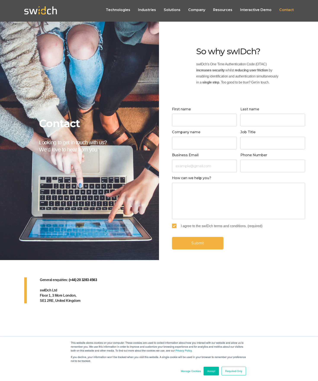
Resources (222, 10)
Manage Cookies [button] (191, 371)
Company (196, 10)
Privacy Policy (183, 350)
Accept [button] (211, 371)
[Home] (40, 10)
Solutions (172, 10)
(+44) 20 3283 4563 (83, 280)
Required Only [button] (233, 371)
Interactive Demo (255, 10)
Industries (147, 10)
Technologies (118, 10)
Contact (286, 10)
